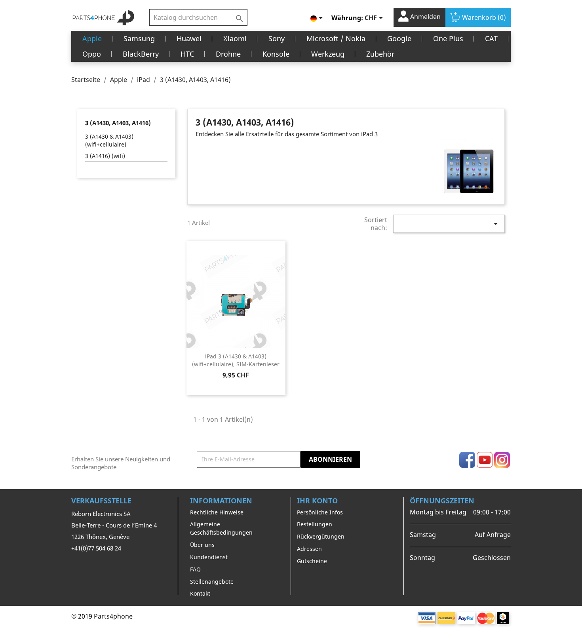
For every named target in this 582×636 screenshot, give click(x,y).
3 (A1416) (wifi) (105, 156)
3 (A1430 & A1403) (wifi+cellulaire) (109, 140)
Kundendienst (209, 557)
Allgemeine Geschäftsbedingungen (221, 528)
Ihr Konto (317, 500)
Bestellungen (314, 524)
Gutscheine (312, 561)
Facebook (467, 460)
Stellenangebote (212, 581)
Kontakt (200, 593)
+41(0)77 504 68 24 (96, 548)
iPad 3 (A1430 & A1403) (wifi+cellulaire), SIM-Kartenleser (236, 360)
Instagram (502, 460)
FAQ (195, 569)
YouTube (485, 460)
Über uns (202, 544)
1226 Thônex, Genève (100, 537)
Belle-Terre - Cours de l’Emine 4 (114, 525)
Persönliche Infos (320, 512)
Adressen (309, 548)
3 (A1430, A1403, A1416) (118, 123)
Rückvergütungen (320, 536)
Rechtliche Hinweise (216, 512)
